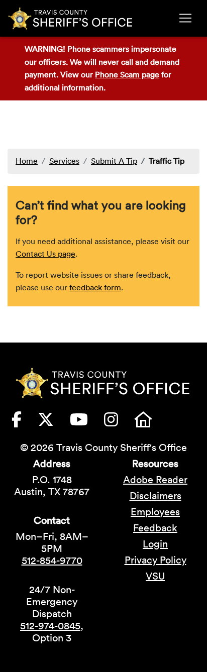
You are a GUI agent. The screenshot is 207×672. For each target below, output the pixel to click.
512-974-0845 (50, 626)
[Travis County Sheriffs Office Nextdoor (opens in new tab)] (151, 422)
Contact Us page (45, 254)
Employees (155, 512)
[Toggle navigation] (185, 18)
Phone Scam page (127, 74)
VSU (155, 576)
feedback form (95, 287)
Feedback (155, 528)
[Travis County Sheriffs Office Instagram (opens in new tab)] (119, 422)
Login (155, 544)
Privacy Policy (155, 560)
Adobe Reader (155, 480)
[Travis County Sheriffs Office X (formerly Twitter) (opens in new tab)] (54, 422)
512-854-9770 (52, 560)
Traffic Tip (166, 161)
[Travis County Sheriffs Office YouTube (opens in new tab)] (87, 422)
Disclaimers (155, 496)
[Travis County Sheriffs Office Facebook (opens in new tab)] (25, 422)
